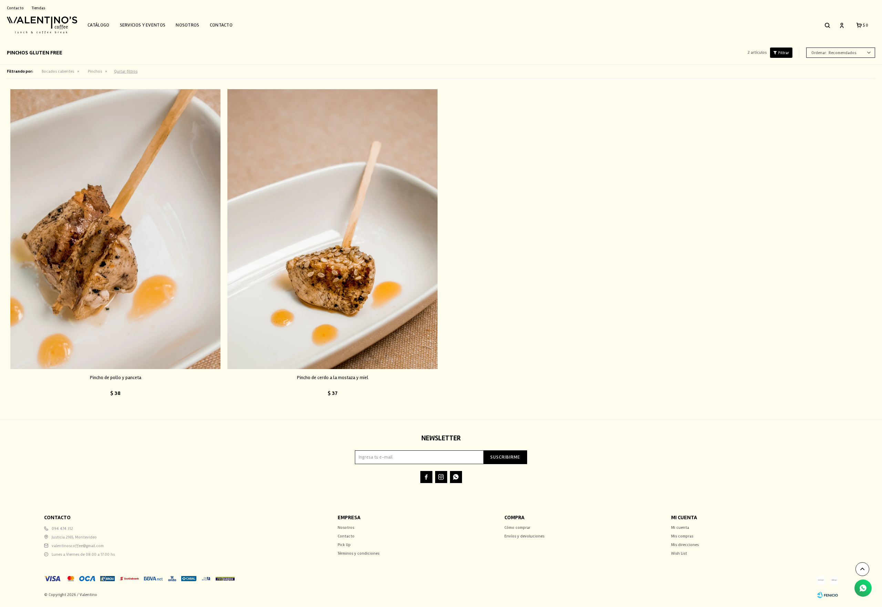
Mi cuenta (680, 527)
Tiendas (38, 8)
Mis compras (682, 536)
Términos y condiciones (358, 553)
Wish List (679, 553)
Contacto (221, 25)
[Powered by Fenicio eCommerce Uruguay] (827, 595)
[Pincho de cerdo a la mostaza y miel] (332, 229)
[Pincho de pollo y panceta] (115, 229)
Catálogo (98, 25)
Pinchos (95, 71)
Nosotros (187, 25)
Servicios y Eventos (143, 25)
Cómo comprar (517, 527)
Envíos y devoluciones (524, 536)
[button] (827, 25)
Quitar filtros (125, 71)
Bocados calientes (58, 71)
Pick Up (344, 544)
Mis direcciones (685, 544)
